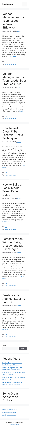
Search (4, 345)
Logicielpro (7, 4)
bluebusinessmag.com (9, 409)
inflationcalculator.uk (9, 412)
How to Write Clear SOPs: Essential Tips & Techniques (12, 133)
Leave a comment (10, 64)
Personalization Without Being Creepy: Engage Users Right (12, 244)
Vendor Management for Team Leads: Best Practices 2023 (14, 79)
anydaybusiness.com (9, 415)
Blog (6, 62)
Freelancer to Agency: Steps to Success (13, 299)
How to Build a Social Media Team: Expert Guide (12, 189)
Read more (12, 56)
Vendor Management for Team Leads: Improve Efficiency (13, 20)
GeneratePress (14, 424)
